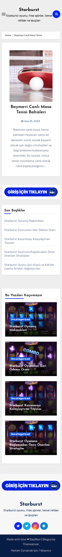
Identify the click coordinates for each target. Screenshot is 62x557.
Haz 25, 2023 (32, 121)
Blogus (47, 539)
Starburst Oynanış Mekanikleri (24, 221)
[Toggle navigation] (4, 14)
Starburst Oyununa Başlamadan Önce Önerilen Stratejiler (29, 445)
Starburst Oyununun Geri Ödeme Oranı (30, 230)
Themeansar (31, 544)
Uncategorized (20, 319)
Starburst (29, 10)
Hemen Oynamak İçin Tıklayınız (31, 550)
